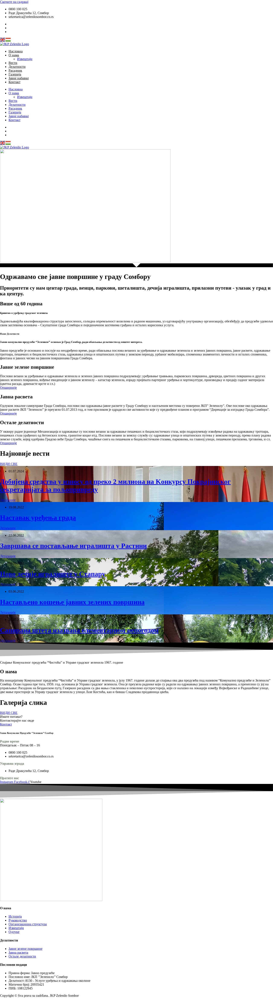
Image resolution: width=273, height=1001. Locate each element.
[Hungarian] (8, 39)
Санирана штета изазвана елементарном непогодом (79, 630)
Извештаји (24, 59)
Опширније (8, 387)
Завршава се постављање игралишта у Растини (73, 546)
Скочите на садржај (14, 2)
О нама (14, 55)
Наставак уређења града (38, 517)
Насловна (16, 51)
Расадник (15, 70)
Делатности (17, 66)
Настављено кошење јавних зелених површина (72, 602)
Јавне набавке (19, 78)
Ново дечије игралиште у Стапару (52, 574)
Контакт (14, 82)
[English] (3, 39)
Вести (13, 63)
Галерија (15, 74)
